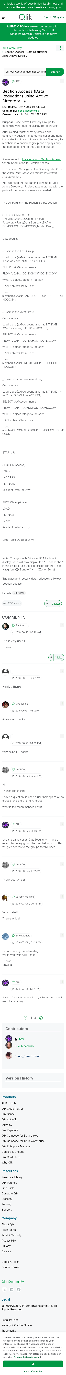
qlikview (56, 578)
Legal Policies (10, 1319)
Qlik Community (12, 48)
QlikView (19, 592)
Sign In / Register (54, 17)
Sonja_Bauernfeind (28, 110)
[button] (62, 81)
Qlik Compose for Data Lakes (20, 1135)
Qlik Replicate (10, 1130)
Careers (6, 1251)
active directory (20, 578)
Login (47, 3)
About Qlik (8, 1224)
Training (6, 1204)
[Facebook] (18, 1289)
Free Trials (8, 1188)
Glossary (7, 1198)
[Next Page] (40, 1018)
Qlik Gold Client (11, 1157)
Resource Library (12, 1177)
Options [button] (60, 48)
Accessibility (9, 1240)
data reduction (40, 578)
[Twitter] (4, 1289)
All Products (9, 1103)
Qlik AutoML (9, 1119)
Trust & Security (11, 1235)
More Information (33, 1371)
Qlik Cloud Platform (13, 1108)
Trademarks (9, 1330)
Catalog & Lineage (13, 1151)
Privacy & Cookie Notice (17, 1325)
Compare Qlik (10, 1193)
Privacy (6, 1246)
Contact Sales (10, 1267)
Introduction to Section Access (41, 159)
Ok (33, 1363)
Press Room (9, 1229)
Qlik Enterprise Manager (16, 1146)
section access (12, 583)
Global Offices (10, 1261)
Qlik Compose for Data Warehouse (23, 1141)
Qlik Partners (9, 1182)
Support (7, 1209)
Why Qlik (7, 1162)
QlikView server (28, 26)
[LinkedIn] (11, 1289)
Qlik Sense (8, 1114)
